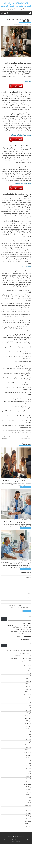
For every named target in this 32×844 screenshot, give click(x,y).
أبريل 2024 (28, 734)
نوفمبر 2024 (28, 718)
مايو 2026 (28, 673)
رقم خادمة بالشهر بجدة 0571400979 (22, 629)
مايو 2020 (28, 773)
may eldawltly (19, 519)
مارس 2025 (28, 707)
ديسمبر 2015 (28, 821)
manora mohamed (18, 24)
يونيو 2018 (28, 789)
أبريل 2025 (28, 705)
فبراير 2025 (28, 710)
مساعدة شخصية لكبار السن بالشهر (22, 183)
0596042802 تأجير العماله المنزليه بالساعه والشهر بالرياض (16, 4)
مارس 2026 (28, 676)
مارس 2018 (28, 797)
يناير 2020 (28, 776)
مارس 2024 (28, 736)
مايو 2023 (28, 760)
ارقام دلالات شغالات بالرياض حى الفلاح (9, 430)
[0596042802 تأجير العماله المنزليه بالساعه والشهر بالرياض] (30, 13)
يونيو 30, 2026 (27, 478)
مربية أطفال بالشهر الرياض (17, 432)
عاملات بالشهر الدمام (26, 81)
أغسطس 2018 (27, 784)
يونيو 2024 (28, 728)
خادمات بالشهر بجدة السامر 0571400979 (21, 631)
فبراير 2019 (28, 781)
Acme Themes (16, 841)
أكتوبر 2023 (28, 747)
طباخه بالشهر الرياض (27, 432)
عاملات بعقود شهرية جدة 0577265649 (22, 627)
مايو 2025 (28, 702)
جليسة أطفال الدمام (26, 266)
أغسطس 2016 (27, 810)
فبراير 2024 (28, 739)
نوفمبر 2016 (28, 805)
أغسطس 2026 (27, 665)
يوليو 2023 (28, 755)
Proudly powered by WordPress (10, 839)
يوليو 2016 (28, 813)
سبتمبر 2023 (28, 750)
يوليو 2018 (28, 786)
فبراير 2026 (28, 678)
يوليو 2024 (28, 726)
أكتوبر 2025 (28, 689)
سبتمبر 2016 (28, 808)
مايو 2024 (28, 731)
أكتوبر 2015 (28, 826)
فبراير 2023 (28, 768)
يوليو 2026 (28, 668)
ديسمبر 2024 (28, 715)
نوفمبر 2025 (28, 686)
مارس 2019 (28, 779)
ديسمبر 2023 (28, 744)
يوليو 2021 (28, 771)
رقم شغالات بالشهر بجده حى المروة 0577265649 (19, 626)
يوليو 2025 (28, 697)
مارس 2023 (28, 765)
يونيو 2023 (28, 757)
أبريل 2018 (28, 794)
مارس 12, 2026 (27, 519)
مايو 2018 (28, 792)
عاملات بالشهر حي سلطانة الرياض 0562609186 (24, 437)
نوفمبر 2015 (28, 823)
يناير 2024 (28, 742)
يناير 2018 (28, 802)
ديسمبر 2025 (28, 684)
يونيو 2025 (28, 699)
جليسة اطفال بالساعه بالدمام (21, 135)
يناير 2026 (28, 681)
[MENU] (1, 13)
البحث (29, 616)
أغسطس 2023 (27, 752)
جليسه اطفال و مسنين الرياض (24, 430)
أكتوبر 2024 (28, 720)
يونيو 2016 (28, 816)
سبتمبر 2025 (28, 691)
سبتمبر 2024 (28, 723)
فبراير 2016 (28, 818)
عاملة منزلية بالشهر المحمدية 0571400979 (21, 633)
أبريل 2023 (28, 763)
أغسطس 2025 (27, 694)
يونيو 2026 (28, 670)
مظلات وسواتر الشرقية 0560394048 (6, 437)
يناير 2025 (28, 713)
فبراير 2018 (28, 800)
